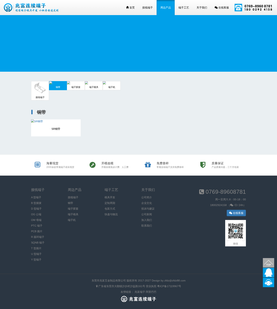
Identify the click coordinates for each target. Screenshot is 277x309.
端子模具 (73, 214)
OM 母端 (36, 219)
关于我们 (202, 7)
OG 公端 (36, 214)
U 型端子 (36, 253)
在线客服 (223, 7)
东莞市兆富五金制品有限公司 (109, 280)
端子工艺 (183, 7)
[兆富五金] (31, 7)
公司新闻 (146, 214)
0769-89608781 (225, 192)
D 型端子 (36, 208)
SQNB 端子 (37, 242)
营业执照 (151, 286)
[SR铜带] (56, 121)
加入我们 (146, 219)
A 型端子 (36, 197)
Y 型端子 (36, 259)
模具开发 (110, 197)
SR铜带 (55, 128)
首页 (132, 7)
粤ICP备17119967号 (169, 286)
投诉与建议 (148, 208)
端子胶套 (73, 208)
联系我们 (146, 225)
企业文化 (146, 202)
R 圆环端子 (37, 236)
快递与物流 (111, 214)
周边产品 (165, 7)
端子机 (72, 219)
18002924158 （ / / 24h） (228, 205)
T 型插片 (36, 248)
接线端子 (147, 7)
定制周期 (110, 202)
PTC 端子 (36, 225)
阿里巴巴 (151, 291)
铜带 (70, 202)
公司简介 (146, 197)
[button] (268, 262)
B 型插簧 (36, 202)
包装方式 (110, 208)
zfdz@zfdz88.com (175, 280)
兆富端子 (140, 291)
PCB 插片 (36, 231)
